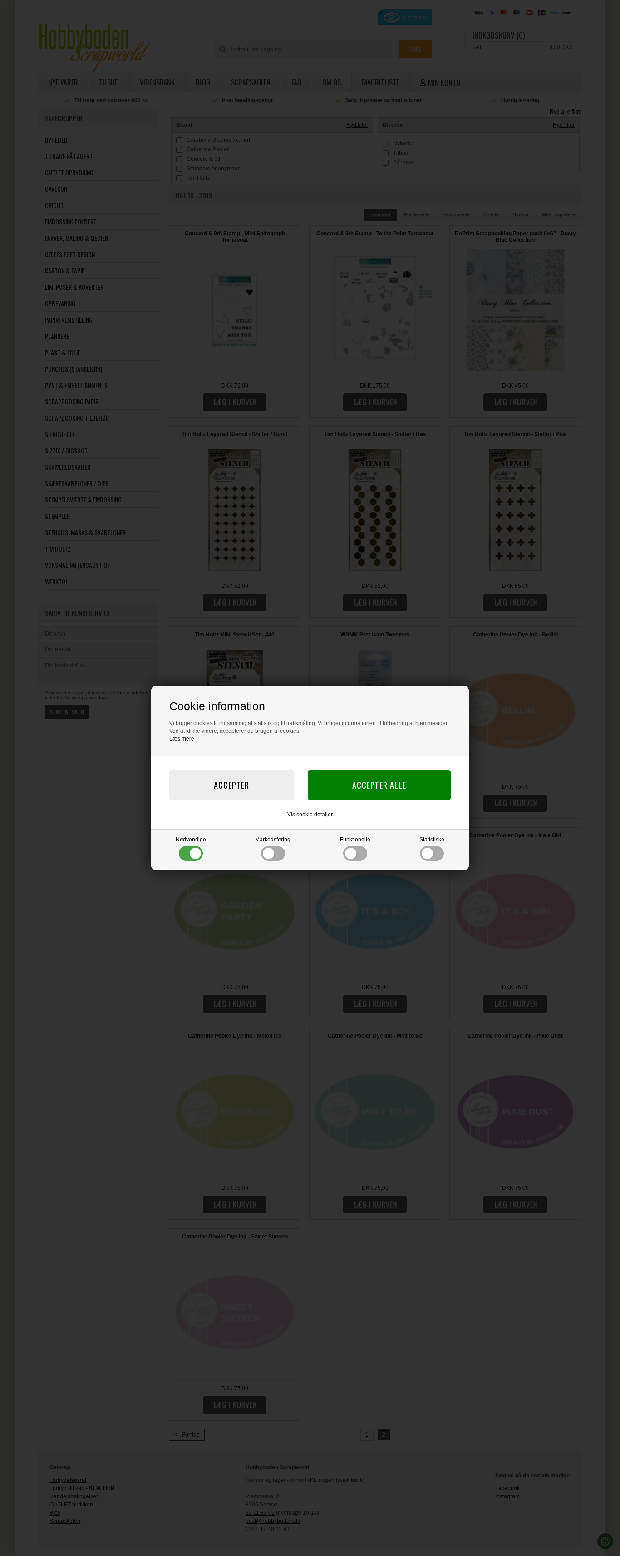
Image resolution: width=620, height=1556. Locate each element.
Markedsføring (272, 839)
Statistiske (431, 839)
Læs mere (181, 739)
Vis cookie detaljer (310, 814)
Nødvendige (191, 839)
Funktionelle (355, 839)
